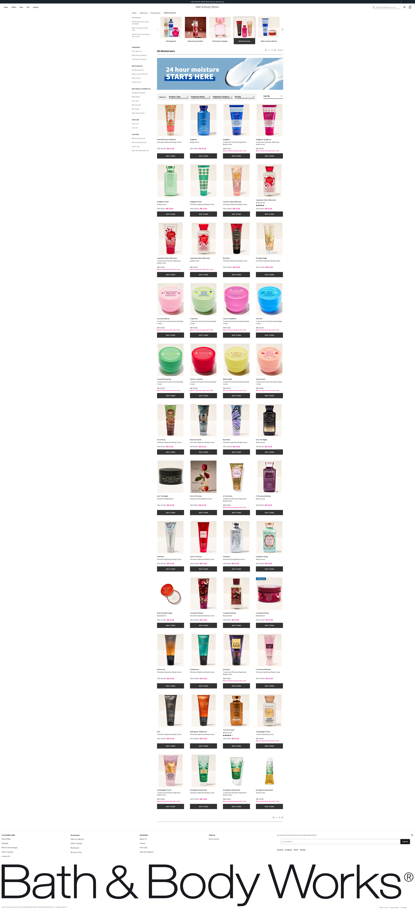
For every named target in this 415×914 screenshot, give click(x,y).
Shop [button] (6, 7)
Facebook (280, 850)
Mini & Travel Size (138, 138)
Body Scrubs (136, 105)
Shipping (5, 843)
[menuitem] (5, 7)
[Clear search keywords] (399, 7)
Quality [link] (36, 7)
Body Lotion (136, 78)
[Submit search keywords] (374, 7)
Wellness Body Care (139, 142)
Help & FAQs (6, 839)
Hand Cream (136, 82)
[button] (282, 29)
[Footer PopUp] (412, 835)
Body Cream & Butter (140, 74)
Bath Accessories (138, 113)
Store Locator (214, 839)
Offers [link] (13, 7)
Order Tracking (7, 852)
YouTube (302, 850)
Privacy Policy (394, 907)
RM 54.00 (226, 149)
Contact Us (6, 856)
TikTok (296, 850)
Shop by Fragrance (147, 852)
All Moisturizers (138, 70)
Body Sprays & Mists (139, 55)
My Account (75, 848)
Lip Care (135, 128)
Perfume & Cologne (139, 59)
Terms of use (383, 907)
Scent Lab (135, 146)
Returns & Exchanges (10, 847)
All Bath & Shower (138, 93)
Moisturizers (155, 13)
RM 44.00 (193, 267)
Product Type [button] (174, 96)
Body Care (143, 13)
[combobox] (387, 7)
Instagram (288, 850)
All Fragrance (137, 51)
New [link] (21, 7)
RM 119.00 (260, 267)
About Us (143, 839)
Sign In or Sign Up (77, 839)
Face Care (135, 124)
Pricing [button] (238, 96)
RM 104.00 (161, 149)
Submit (405, 841)
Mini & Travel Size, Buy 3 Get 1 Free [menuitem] (141, 35)
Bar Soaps (135, 109)
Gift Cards (143, 847)
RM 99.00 (194, 149)
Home (134, 13)
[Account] (404, 7)
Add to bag (170, 156)
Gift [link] (28, 7)
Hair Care (135, 101)
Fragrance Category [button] (221, 96)
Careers (142, 843)
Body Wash (136, 97)
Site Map (403, 907)
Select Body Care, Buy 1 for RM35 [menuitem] (140, 23)
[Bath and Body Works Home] (207, 7)
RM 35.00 (259, 799)
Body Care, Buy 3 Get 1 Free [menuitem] (140, 29)
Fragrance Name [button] (198, 96)
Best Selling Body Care (140, 150)
